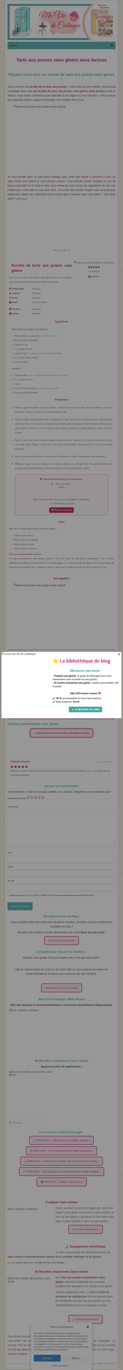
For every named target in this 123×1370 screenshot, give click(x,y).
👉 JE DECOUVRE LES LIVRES (85, 709)
